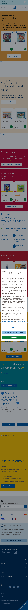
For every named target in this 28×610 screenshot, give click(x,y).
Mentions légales (21, 321)
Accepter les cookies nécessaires (14, 332)
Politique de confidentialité (8, 321)
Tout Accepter (14, 337)
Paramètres (14, 327)
